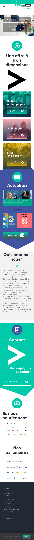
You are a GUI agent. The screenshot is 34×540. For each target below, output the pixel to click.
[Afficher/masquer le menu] (4, 6)
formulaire (9, 504)
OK (26, 537)
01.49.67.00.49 (9, 518)
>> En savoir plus (9, 315)
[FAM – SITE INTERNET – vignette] (17, 214)
